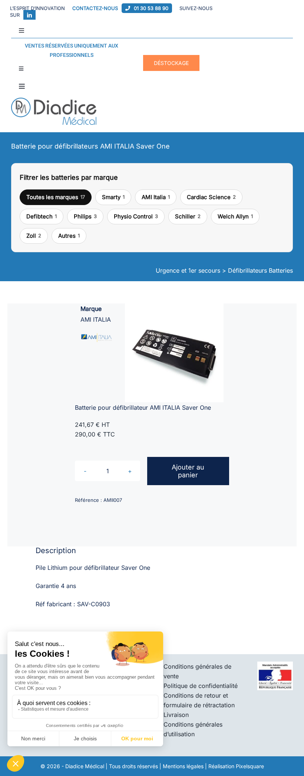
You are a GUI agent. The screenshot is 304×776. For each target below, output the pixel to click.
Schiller (188, 216)
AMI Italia (156, 197)
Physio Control (136, 216)
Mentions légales (183, 766)
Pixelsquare (250, 766)
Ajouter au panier (188, 471)
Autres (69, 235)
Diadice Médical (84, 766)
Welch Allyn (235, 216)
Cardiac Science (211, 197)
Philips (85, 216)
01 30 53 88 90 (151, 8)
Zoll (33, 235)
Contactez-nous (95, 8)
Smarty (113, 197)
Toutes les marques (55, 197)
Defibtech (41, 216)
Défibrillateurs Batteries (260, 270)
